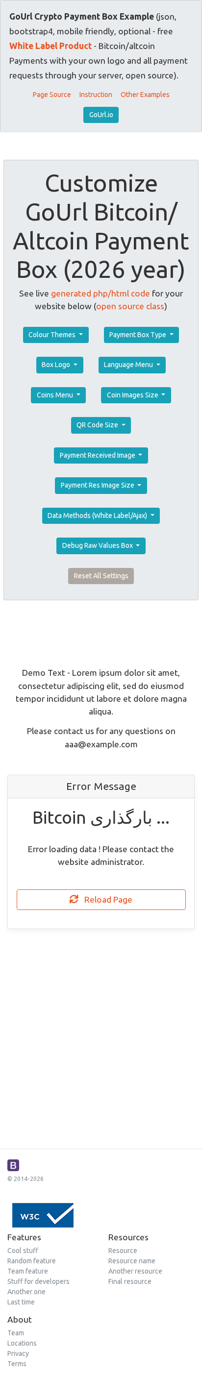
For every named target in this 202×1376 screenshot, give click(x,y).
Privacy (18, 1353)
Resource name (131, 1261)
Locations (22, 1343)
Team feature (27, 1271)
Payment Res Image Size (98, 485)
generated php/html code (100, 293)
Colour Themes (52, 335)
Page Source (52, 94)
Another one (26, 1292)
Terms (16, 1364)
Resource (122, 1250)
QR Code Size (98, 425)
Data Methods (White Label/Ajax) (98, 515)
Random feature (31, 1261)
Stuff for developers (38, 1281)
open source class (130, 306)
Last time (21, 1302)
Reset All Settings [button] (101, 576)
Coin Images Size (133, 395)
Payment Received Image (98, 455)
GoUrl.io (101, 115)
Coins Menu (56, 395)
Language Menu (129, 365)
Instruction (95, 94)
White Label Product (50, 45)
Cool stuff (22, 1250)
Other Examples (145, 94)
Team (15, 1333)
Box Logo (57, 365)
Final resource (130, 1281)
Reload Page (105, 899)
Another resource (135, 1271)
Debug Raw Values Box (98, 545)
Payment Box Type (138, 335)
